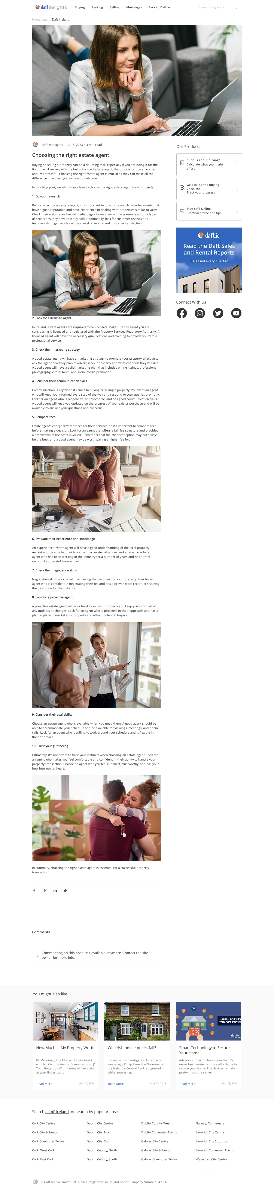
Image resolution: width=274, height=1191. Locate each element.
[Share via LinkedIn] (55, 890)
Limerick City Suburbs (211, 1141)
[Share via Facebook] (34, 890)
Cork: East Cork (43, 1159)
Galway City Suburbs (156, 1150)
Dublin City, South (99, 1141)
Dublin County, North (102, 1150)
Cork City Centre (43, 1123)
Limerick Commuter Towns (215, 1150)
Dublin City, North (99, 1132)
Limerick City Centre (210, 1132)
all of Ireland (57, 1111)
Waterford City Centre (211, 1159)
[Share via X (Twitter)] (45, 890)
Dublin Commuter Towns (159, 1132)
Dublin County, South (102, 1159)
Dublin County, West (155, 1123)
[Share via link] (66, 890)
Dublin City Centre (100, 1123)
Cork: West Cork (43, 1150)
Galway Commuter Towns (159, 1159)
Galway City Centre (154, 1141)
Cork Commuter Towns (48, 1141)
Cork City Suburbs (45, 1132)
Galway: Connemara (210, 1123)
